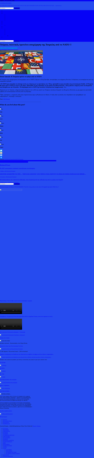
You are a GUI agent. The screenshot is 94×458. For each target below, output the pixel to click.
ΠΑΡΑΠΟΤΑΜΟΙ (13, 35)
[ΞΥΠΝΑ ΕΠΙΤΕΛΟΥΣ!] (6, 414)
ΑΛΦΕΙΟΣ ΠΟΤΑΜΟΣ (5, 3)
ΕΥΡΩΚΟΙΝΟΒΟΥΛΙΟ (11, 20)
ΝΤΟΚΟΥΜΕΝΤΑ (7, 441)
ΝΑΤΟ (17, 159)
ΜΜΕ (4, 443)
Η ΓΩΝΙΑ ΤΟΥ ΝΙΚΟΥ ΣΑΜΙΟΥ (14, 33)
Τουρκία (21, 159)
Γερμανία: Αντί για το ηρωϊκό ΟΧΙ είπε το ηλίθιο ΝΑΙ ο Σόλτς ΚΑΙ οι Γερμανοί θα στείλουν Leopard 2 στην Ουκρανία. (28, 160)
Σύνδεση (5, 419)
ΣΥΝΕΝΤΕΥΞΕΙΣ (7, 445)
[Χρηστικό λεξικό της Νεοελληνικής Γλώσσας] (11, 349)
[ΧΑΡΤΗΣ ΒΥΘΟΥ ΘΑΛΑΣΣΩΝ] (8, 382)
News (1, 48)
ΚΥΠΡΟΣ (8, 16)
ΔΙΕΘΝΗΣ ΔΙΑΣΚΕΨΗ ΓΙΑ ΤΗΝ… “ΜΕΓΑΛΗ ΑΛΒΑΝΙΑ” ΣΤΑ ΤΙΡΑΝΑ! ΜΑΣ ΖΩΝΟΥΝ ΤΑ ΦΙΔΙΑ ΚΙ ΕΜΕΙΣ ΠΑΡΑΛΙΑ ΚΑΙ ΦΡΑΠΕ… (43, 174)
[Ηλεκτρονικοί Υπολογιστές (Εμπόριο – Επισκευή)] (12, 335)
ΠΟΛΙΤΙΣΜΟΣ (9, 30)
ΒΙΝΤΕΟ (5, 26)
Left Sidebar (9, 449)
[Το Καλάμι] (3, 365)
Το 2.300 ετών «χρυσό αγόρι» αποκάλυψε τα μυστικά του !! (14, 162)
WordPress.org (6, 423)
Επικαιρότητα (13, 159)
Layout (4, 448)
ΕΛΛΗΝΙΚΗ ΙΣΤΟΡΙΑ (11, 29)
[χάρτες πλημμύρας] (5, 388)
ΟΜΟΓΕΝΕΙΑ (9, 17)
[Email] (47, 153)
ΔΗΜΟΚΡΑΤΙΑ (10, 14)
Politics (4, 48)
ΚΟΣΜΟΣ (5, 13)
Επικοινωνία (6, 454)
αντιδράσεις (7, 159)
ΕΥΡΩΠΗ (8, 18)
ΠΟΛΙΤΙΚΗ (6, 12)
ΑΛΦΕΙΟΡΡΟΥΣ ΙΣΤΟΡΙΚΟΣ (10, 27)
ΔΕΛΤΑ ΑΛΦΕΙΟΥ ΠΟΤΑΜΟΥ (13, 34)
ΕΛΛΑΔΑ (5, 21)
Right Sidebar (9, 451)
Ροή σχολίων (6, 422)
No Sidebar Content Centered (13, 453)
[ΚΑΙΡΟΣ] (3, 371)
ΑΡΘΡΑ (5, 447)
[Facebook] (47, 155)
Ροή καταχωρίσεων (7, 421)
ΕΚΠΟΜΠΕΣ (6, 444)
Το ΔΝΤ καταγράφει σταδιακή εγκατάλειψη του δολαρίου (17, 168)
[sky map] (2, 376)
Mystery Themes (36, 426)
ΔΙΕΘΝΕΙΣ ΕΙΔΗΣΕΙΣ (8, 22)
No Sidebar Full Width (11, 452)
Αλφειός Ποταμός (14, 49)
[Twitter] (47, 150)
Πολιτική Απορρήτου (8, 456)
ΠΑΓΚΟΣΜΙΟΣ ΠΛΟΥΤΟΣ (13, 25)
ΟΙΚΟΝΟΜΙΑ (6, 24)
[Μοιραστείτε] (47, 157)
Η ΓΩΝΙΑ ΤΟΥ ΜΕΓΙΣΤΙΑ (12, 31)
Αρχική (4, 10)
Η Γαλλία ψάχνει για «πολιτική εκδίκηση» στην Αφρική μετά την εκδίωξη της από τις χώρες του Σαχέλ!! (31, 179)
